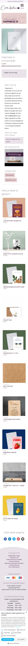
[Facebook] (5, 540)
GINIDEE (5, 219)
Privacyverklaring (14, 561)
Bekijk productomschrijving (11, 66)
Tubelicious (6, 384)
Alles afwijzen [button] (21, 639)
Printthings (6, 252)
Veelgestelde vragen (14, 556)
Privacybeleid (18, 626)
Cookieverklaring (14, 565)
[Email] (22, 540)
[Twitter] (14, 540)
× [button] (26, 612)
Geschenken (10, 19)
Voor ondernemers (14, 567)
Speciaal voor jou (11, 180)
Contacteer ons (14, 557)
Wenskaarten (10, 175)
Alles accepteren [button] (7, 639)
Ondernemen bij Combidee (14, 559)
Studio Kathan (6, 318)
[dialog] (14, 628)
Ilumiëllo (5, 417)
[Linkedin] (9, 540)
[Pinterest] (18, 540)
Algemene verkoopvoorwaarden (14, 563)
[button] (14, 643)
